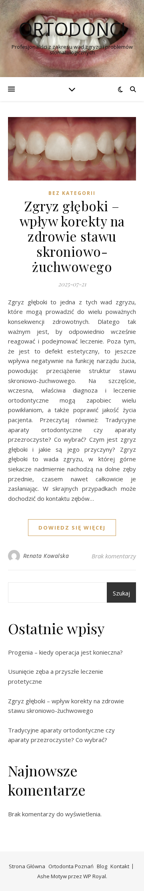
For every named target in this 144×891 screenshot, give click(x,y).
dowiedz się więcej (72, 527)
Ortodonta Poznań (71, 866)
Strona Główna (27, 866)
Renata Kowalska (46, 556)
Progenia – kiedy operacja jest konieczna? (65, 652)
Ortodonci (72, 29)
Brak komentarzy (114, 556)
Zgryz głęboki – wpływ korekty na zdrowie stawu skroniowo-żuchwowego (72, 236)
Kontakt (119, 866)
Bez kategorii (72, 193)
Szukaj (121, 593)
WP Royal (94, 876)
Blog (102, 866)
